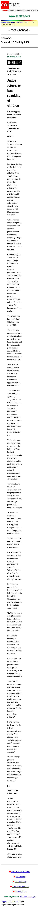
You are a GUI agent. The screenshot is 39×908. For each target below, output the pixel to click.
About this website (20, 887)
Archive (20, 22)
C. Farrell (15, 901)
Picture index (20, 882)
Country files (20, 891)
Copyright (5, 901)
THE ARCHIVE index (20, 872)
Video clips (20, 877)
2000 (27, 22)
